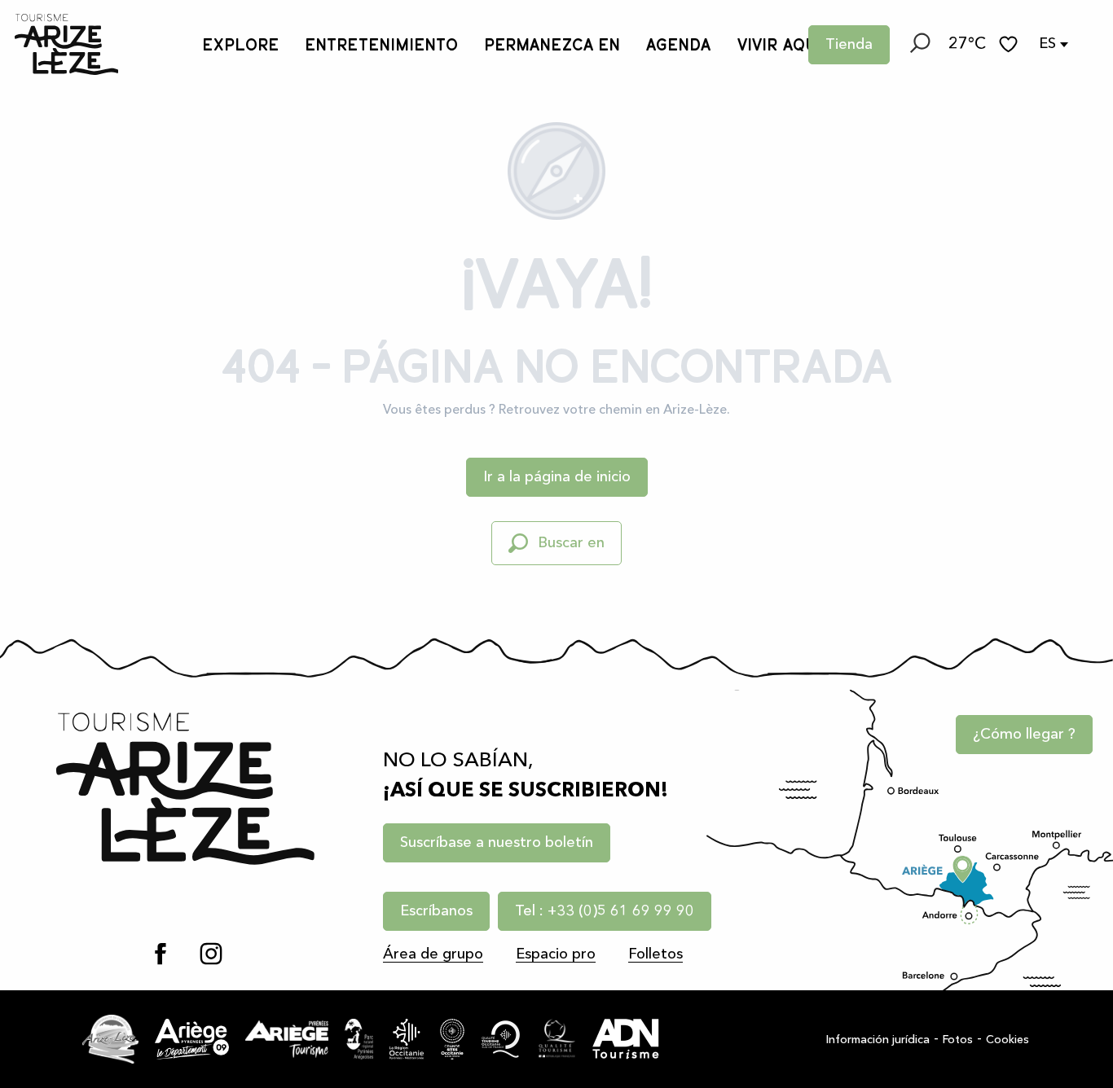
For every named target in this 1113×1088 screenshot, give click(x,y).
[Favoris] (1010, 44)
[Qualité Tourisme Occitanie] (501, 1039)
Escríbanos (436, 911)
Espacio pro (556, 954)
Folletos (655, 954)
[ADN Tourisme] (625, 1039)
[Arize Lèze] (110, 1039)
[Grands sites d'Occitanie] (452, 1039)
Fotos (958, 1040)
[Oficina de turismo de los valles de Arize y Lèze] (66, 44)
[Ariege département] (192, 1039)
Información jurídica (878, 1040)
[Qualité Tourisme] (557, 1039)
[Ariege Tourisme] (287, 1039)
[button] (919, 45)
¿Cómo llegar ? (1024, 734)
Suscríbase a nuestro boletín (496, 843)
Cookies (1007, 1040)
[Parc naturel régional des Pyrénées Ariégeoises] (359, 1039)
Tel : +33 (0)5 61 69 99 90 (604, 911)
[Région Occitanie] (406, 1039)
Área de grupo (433, 954)
